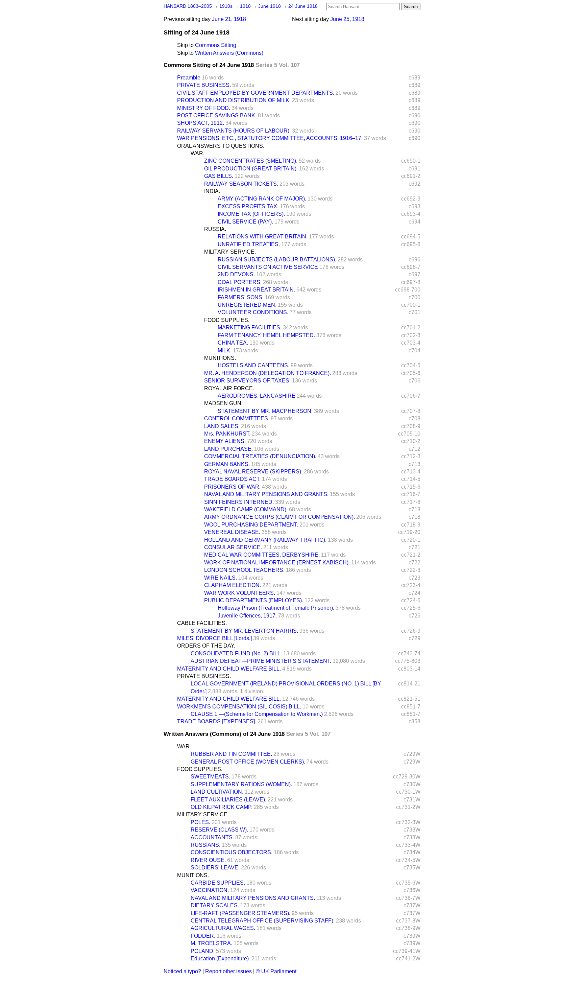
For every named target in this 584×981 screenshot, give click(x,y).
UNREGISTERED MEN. (247, 305)
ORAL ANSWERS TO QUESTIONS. (220, 146)
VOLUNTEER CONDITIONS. (253, 312)
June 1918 (270, 6)
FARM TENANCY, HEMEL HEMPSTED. (266, 335)
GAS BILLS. (218, 176)
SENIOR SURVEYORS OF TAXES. (247, 380)
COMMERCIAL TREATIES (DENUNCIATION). (260, 456)
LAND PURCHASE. (228, 449)
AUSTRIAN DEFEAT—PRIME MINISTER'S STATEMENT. (261, 661)
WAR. (197, 153)
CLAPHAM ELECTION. (232, 585)
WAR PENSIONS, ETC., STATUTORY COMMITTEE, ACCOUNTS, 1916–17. (270, 138)
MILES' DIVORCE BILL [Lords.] (214, 638)
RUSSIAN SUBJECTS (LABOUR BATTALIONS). (277, 259)
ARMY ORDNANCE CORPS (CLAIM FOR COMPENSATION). (279, 517)
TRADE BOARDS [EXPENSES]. (216, 721)
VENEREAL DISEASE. (232, 532)
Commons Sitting (215, 45)
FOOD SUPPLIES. (226, 320)
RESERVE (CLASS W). (219, 830)
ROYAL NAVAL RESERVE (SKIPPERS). (253, 471)
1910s (226, 6)
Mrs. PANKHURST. (227, 434)
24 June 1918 (303, 6)
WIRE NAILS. (220, 578)
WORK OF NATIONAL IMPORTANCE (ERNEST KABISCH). (277, 562)
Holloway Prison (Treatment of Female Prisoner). (276, 608)
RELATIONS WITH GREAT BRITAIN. (263, 236)
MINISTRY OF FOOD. (203, 108)
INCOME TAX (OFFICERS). (251, 214)
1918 (246, 6)
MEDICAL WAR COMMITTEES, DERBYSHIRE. (262, 555)
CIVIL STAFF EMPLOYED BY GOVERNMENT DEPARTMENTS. (255, 93)
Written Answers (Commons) (229, 53)
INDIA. (212, 191)
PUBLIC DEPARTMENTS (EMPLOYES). (253, 600)
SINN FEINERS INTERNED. (239, 502)
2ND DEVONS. (236, 274)
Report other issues (228, 971)
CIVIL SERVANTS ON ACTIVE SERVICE (268, 267)
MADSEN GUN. (223, 403)
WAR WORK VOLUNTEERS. (239, 593)
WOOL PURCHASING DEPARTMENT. (251, 525)
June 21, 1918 (229, 19)
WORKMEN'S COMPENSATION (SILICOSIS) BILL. (239, 706)
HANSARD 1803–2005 (188, 6)
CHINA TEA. (233, 343)
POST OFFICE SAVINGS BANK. (217, 115)
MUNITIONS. (220, 358)
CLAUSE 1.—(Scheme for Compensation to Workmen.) (257, 714)
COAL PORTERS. (240, 282)
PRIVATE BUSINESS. (204, 85)
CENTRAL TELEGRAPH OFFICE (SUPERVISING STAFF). (263, 921)
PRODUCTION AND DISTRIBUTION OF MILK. (234, 100)
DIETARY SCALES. (215, 905)
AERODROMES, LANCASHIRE (256, 396)
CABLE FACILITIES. (202, 623)
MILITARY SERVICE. (230, 252)
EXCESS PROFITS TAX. (248, 206)
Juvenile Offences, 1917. (247, 615)
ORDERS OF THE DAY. (206, 646)
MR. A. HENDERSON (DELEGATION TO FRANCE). (267, 373)
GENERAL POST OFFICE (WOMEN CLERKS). (248, 762)
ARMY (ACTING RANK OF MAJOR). (262, 199)
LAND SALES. (222, 426)
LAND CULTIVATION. (217, 792)
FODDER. (203, 936)
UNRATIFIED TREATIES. (249, 244)
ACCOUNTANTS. (212, 837)
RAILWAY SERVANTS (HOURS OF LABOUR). (234, 131)
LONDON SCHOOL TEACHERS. (244, 570)
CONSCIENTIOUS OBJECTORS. (231, 852)
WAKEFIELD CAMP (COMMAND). (246, 509)
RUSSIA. (215, 229)
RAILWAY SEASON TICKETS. (241, 184)
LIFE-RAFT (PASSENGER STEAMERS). (240, 913)
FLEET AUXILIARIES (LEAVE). (228, 799)
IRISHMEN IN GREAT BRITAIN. (256, 290)
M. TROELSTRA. (211, 943)
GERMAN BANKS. (227, 464)
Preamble (188, 77)
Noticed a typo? (182, 971)
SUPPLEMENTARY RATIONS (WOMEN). (241, 784)
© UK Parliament (276, 971)
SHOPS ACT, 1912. (200, 123)
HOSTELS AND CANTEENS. (253, 365)
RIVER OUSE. (208, 860)
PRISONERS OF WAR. (232, 487)
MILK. (225, 350)
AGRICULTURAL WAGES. (223, 928)
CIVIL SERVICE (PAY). (245, 222)
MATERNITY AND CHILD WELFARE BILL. (229, 669)
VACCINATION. (210, 890)
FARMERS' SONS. (241, 297)
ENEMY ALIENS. (225, 441)
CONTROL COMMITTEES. (236, 418)
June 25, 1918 (347, 19)
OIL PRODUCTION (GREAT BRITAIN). (251, 168)
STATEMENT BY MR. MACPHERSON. (265, 411)
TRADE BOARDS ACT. (232, 479)
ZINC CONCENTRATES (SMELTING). (250, 161)
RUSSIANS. (205, 845)
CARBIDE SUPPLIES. (218, 883)
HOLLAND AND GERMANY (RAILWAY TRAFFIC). (265, 540)
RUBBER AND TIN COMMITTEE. (231, 754)
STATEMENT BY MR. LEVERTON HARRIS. (244, 631)
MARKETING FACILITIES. (250, 327)
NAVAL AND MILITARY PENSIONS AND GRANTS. (266, 494)
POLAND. (203, 951)
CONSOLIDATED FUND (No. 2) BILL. (236, 653)
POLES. (200, 822)
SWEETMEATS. (210, 776)
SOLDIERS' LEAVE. (215, 867)
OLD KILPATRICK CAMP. (221, 807)
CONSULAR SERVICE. (233, 547)
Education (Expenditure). (220, 958)
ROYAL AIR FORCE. (229, 388)
